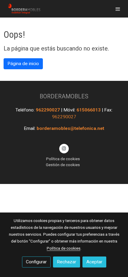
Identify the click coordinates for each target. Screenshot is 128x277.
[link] (24, 9)
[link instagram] (64, 148)
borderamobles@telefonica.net (70, 128)
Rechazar (66, 262)
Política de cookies (63, 158)
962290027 (48, 110)
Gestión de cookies (63, 164)
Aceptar (94, 262)
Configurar (36, 262)
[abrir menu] (118, 9)
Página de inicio (23, 63)
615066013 (89, 110)
